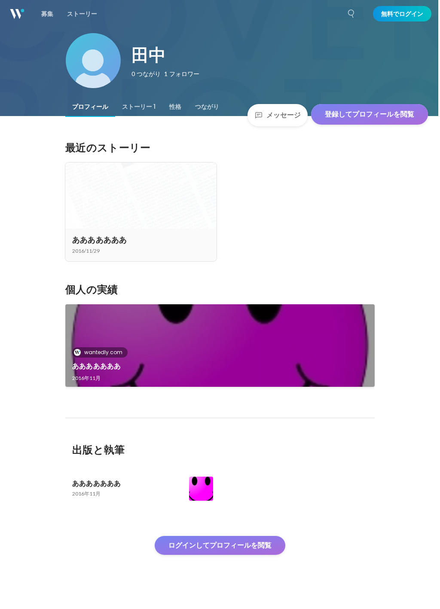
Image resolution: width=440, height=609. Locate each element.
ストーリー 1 (139, 106)
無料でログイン (402, 13)
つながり (207, 106)
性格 (175, 106)
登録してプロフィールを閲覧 (369, 114)
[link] (220, 345)
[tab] (90, 106)
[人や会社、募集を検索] (351, 13)
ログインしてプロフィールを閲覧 (220, 545)
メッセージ (283, 115)
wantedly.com (103, 352)
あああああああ (96, 366)
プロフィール (90, 106)
